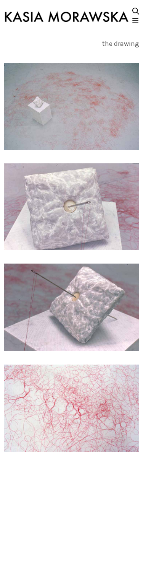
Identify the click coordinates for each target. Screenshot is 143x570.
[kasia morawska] (66, 16)
